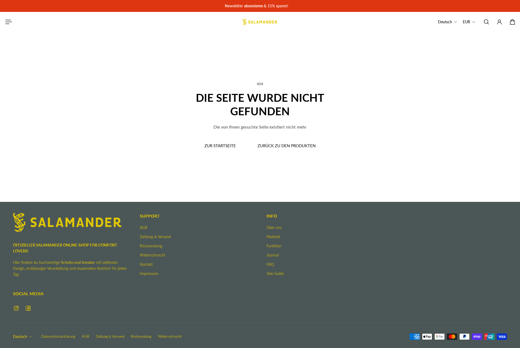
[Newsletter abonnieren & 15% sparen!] (260, 6)
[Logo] (260, 22)
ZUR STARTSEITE (220, 145)
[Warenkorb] (512, 22)
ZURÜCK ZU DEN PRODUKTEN (287, 145)
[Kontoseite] (499, 22)
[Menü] (7, 22)
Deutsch (20, 336)
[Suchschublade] (486, 22)
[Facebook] (28, 308)
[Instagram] (16, 308)
